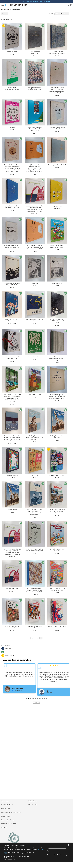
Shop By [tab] (4, 14)
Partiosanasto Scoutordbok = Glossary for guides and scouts (12, 247)
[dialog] (36, 852)
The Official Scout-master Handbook (12, 627)
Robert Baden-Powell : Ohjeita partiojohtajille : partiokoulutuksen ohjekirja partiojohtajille (57, 90)
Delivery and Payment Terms (11, 812)
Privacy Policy (5, 816)
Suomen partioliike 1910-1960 (57, 165)
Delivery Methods (7, 805)
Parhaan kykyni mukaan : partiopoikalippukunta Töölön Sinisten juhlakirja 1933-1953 (34, 590)
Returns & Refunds (7, 820)
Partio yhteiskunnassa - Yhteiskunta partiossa (34, 88)
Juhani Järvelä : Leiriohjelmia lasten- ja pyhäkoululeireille (34, 550)
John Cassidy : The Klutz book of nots (57, 627)
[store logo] (16, 5)
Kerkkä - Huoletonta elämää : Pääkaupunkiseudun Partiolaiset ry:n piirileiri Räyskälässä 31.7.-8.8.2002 (12, 551)
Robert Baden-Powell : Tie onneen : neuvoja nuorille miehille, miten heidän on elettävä (12, 438)
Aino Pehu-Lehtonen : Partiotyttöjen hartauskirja (57, 52)
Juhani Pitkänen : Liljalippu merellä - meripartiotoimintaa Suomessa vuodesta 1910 (34, 247)
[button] (25, 860)
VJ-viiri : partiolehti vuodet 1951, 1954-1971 (12, 357)
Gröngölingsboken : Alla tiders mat (57, 550)
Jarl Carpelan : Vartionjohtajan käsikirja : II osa (57, 358)
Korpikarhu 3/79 (57, 283)
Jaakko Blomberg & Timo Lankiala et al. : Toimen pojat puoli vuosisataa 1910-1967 (57, 396)
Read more (40, 849)
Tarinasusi (12, 127)
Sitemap (4, 828)
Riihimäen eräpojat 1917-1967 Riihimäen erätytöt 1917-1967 (57, 320)
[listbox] (68, 845)
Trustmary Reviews (36, 703)
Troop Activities (34, 475)
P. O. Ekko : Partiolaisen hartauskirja (34, 52)
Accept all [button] (57, 850)
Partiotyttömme (12, 509)
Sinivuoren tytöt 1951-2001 (57, 475)
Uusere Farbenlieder (34, 357)
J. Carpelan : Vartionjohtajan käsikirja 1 (57, 128)
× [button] (71, 844)
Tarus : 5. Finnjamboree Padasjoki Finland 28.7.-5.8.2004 (35, 128)
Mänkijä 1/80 (34, 283)
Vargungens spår (57, 206)
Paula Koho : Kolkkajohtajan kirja (34, 320)
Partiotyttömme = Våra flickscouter (57, 436)
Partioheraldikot (12, 51)
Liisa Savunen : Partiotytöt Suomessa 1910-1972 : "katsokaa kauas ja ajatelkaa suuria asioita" (34, 512)
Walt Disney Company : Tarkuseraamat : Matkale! (57, 246)
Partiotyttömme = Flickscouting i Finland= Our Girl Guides (34, 437)
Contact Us (5, 801)
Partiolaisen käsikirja (12, 475)
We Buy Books (32, 801)
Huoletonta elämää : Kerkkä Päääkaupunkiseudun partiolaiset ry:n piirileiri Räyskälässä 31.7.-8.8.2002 (34, 208)
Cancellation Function (8, 824)
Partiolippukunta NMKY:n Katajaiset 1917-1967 (12, 284)
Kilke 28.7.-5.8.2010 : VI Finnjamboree (12, 320)
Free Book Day (32, 805)
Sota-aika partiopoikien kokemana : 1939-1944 (12, 207)
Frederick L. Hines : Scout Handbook (34, 627)
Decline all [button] (57, 854)
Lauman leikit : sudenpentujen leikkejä (12, 88)
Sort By (51, 14)
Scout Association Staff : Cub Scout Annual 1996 (57, 589)
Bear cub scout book (34, 395)
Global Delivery (6, 809)
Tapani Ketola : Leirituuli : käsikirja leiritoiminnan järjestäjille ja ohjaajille (57, 511)
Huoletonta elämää (12, 588)
